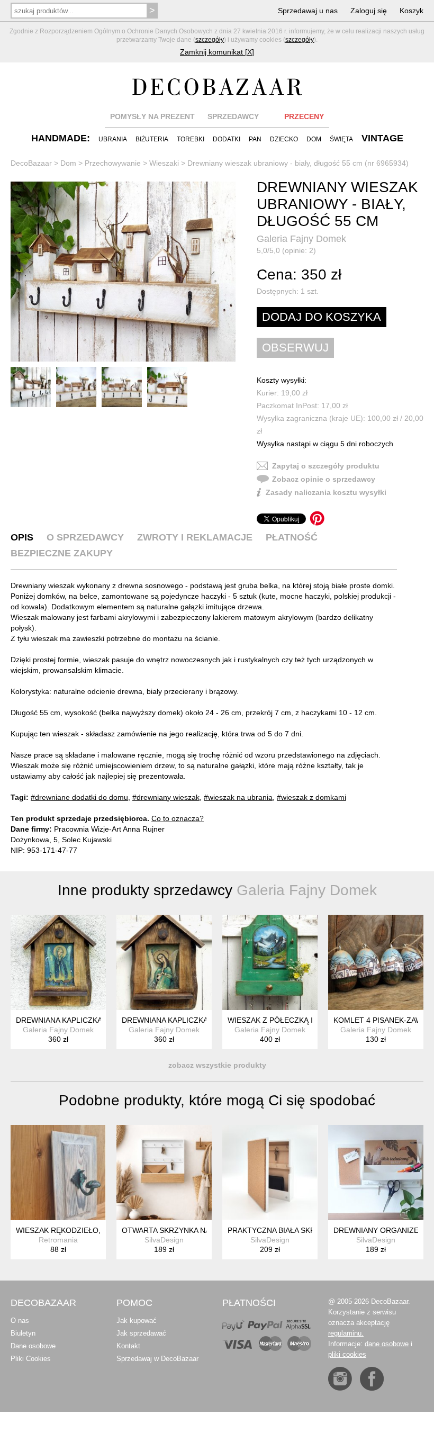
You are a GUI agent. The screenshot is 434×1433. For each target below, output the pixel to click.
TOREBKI (190, 139)
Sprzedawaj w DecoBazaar (157, 1359)
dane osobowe (387, 1344)
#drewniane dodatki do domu (79, 797)
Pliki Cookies (31, 1359)
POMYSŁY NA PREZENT (152, 116)
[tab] (22, 537)
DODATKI (226, 139)
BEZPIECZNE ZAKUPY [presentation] (62, 553)
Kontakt (128, 1346)
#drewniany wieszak (166, 797)
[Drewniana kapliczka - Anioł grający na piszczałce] (164, 962)
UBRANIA (112, 139)
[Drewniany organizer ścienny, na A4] (375, 1172)
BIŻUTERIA (151, 139)
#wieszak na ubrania (238, 797)
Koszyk (411, 10)
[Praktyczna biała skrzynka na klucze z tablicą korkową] (270, 1172)
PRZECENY (304, 116)
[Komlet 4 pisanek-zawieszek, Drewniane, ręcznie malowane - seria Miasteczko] (375, 962)
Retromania (58, 1240)
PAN (255, 139)
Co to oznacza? (177, 818)
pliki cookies (347, 1354)
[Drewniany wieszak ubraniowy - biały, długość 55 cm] (123, 272)
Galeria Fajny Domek (301, 238)
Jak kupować (136, 1320)
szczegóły (209, 39)
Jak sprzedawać (141, 1333)
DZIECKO (284, 139)
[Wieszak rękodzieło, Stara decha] (58, 1172)
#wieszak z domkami (311, 797)
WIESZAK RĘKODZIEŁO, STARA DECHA (84, 1230)
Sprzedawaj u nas (308, 10)
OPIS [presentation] (22, 537)
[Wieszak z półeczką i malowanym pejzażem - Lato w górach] (270, 962)
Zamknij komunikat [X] (217, 52)
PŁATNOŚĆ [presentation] (292, 537)
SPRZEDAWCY (233, 116)
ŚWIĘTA (341, 139)
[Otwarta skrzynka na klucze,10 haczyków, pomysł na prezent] (164, 1172)
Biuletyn (23, 1333)
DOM (313, 139)
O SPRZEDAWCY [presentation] (85, 537)
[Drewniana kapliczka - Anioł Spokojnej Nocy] (58, 962)
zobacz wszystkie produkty (217, 1065)
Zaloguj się (368, 10)
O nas (20, 1320)
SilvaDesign (164, 1240)
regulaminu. (346, 1333)
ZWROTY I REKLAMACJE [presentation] (194, 537)
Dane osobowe (33, 1346)
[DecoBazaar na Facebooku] (372, 1379)
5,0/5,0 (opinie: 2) (286, 250)
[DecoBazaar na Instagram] (340, 1379)
